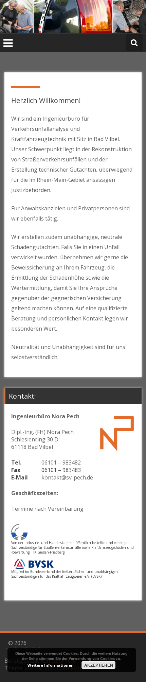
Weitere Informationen (51, 665)
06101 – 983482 (61, 462)
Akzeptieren (98, 665)
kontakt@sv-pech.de (67, 477)
